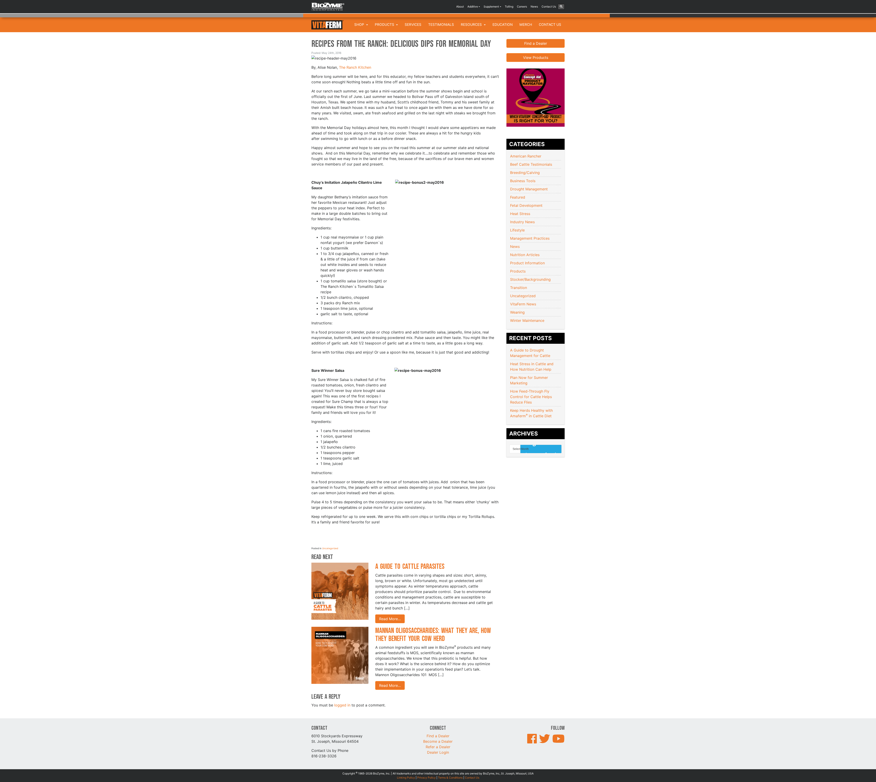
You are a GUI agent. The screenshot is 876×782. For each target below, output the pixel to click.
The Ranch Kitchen (355, 67)
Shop (359, 24)
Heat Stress (520, 213)
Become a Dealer (438, 741)
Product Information (527, 263)
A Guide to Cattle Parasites (410, 566)
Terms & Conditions (450, 777)
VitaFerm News (523, 304)
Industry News (522, 222)
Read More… (390, 619)
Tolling (509, 6)
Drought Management (529, 189)
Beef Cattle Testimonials (531, 164)
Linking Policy (406, 777)
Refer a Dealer (438, 747)
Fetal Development (526, 205)
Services (413, 24)
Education (503, 24)
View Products (535, 57)
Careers (522, 6)
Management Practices (530, 238)
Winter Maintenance (527, 320)
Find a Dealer (535, 43)
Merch (525, 24)
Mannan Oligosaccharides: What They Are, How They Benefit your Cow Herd (433, 634)
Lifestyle (517, 230)
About (460, 6)
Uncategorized (330, 548)
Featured (517, 197)
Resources (472, 24)
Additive (472, 6)
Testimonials (441, 24)
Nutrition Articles (525, 254)
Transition (518, 287)
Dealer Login (438, 752)
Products (385, 24)
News (534, 6)
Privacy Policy (426, 777)
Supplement (491, 6)
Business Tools (522, 180)
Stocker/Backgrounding (530, 279)
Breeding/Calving (525, 172)
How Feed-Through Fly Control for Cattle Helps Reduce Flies (531, 396)
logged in (342, 705)
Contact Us (549, 6)
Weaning (517, 312)
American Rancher (525, 156)
